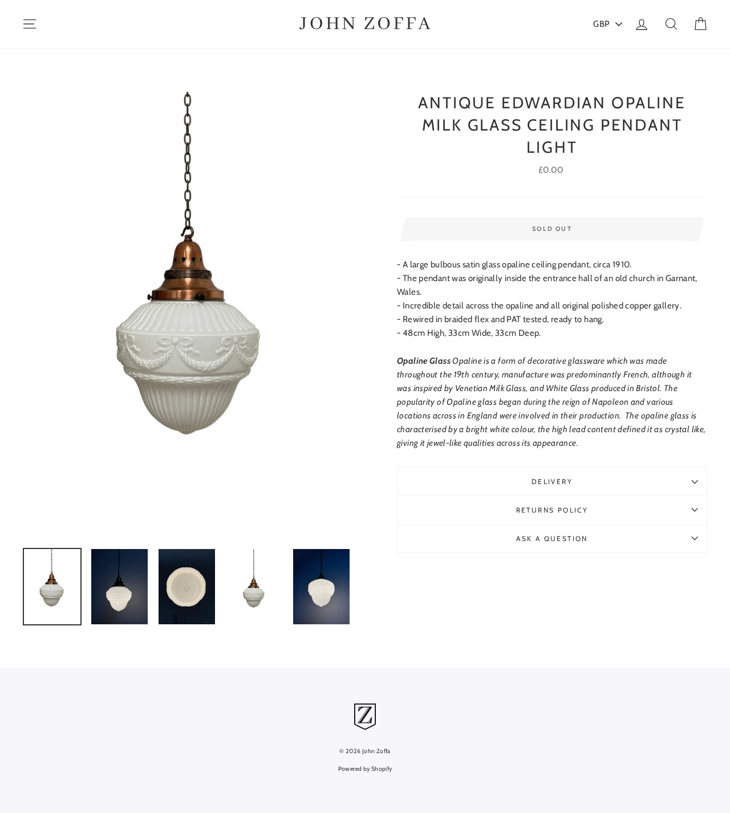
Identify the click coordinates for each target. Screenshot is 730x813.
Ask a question (552, 538)
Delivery (552, 481)
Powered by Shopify (365, 769)
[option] (191, 315)
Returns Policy (552, 510)
